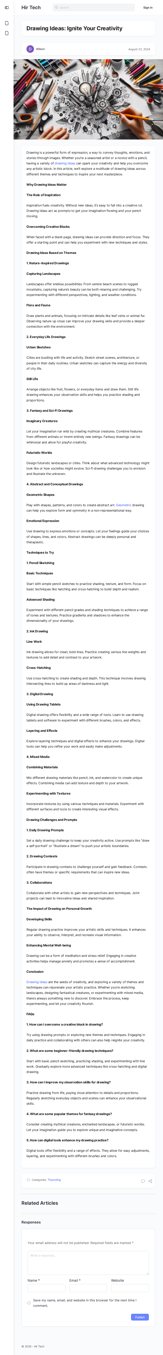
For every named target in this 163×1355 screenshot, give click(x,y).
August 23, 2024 (139, 49)
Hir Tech (31, 7)
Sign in (148, 7)
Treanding (54, 1179)
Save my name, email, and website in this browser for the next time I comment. (84, 1303)
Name (34, 1280)
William (40, 49)
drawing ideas (65, 163)
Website (117, 1280)
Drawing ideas (36, 982)
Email (75, 1280)
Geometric (123, 505)
